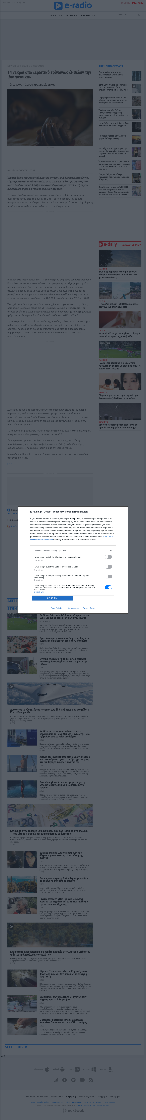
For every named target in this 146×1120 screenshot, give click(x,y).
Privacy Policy (89, 608)
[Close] (122, 512)
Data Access (73, 608)
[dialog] (73, 560)
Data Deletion (57, 608)
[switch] (108, 557)
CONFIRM (52, 598)
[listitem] (73, 550)
